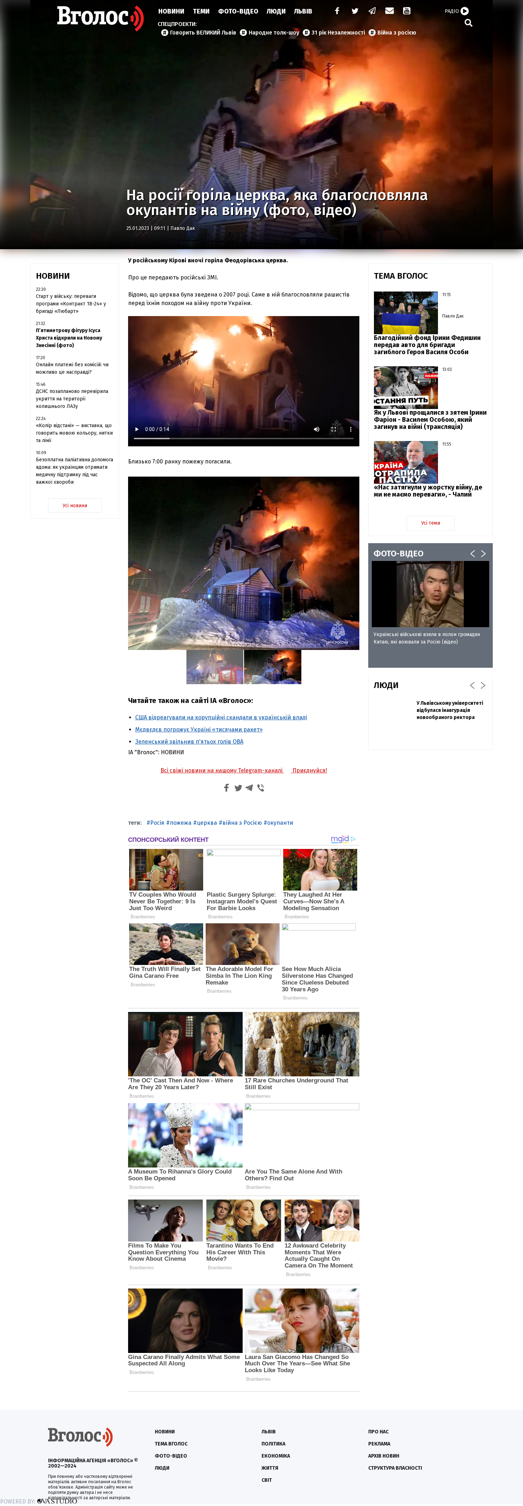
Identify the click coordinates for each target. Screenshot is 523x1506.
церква (207, 822)
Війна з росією (396, 32)
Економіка (276, 1456)
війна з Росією (242, 822)
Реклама (379, 1444)
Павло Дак (182, 228)
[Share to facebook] (226, 789)
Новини (171, 11)
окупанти (280, 822)
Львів (303, 11)
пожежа (180, 822)
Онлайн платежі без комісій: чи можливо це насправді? (72, 368)
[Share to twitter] (238, 789)
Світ (267, 1480)
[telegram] (372, 11)
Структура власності (395, 1468)
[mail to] (389, 11)
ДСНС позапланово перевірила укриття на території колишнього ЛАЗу (72, 398)
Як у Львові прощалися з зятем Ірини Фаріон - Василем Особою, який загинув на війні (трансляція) (430, 419)
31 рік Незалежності (338, 32)
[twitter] (355, 11)
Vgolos (100, 18)
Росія (157, 822)
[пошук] (468, 22)
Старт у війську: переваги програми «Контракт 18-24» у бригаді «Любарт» (71, 303)
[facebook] (335, 11)
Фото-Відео (238, 11)
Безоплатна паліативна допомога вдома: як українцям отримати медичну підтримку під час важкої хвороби (74, 471)
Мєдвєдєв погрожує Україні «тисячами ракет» (199, 729)
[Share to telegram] (249, 789)
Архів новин (383, 1456)
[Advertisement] (430, 807)
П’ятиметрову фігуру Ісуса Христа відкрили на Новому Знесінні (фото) (69, 337)
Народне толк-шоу (274, 32)
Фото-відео (171, 1456)
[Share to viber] (260, 789)
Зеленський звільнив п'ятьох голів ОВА (189, 741)
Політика (273, 1444)
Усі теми (430, 523)
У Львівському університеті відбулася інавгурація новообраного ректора (450, 710)
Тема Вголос (171, 1444)
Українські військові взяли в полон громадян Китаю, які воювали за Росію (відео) (427, 638)
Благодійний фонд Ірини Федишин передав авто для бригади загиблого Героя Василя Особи (427, 345)
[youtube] (407, 11)
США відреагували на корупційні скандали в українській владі (221, 717)
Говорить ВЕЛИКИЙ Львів (203, 32)
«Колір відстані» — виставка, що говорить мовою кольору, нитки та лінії (74, 433)
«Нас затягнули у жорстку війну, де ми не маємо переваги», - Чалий (428, 491)
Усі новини (75, 506)
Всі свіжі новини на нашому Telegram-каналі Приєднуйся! (243, 770)
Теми (201, 11)
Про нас (378, 1432)
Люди (276, 11)
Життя (270, 1468)
